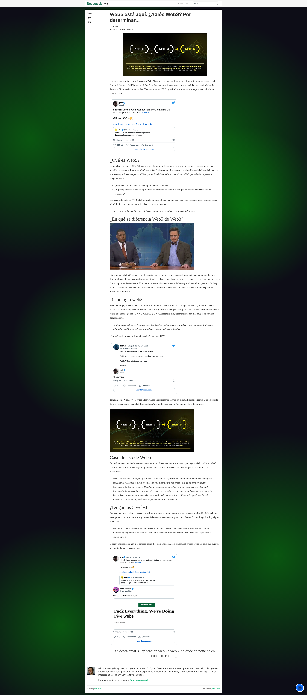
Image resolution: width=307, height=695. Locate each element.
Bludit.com (216, 689)
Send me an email (139, 680)
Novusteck (98, 689)
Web (187, 3)
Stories (180, 3)
